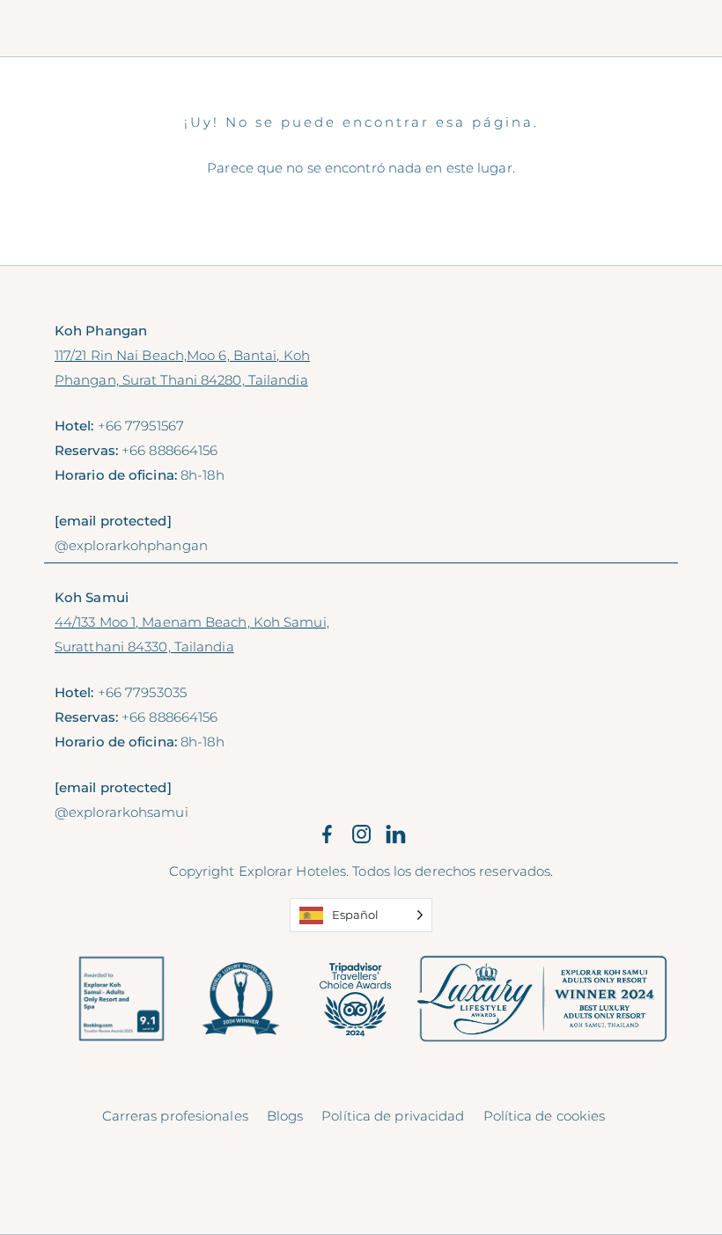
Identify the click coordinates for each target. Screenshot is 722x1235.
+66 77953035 (142, 692)
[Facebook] (327, 834)
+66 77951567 (141, 425)
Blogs (285, 1115)
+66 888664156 (169, 450)
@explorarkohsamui (121, 812)
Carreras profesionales (175, 1115)
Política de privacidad (392, 1115)
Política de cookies (544, 1115)
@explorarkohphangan (131, 545)
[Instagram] (361, 834)
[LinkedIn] (395, 834)
